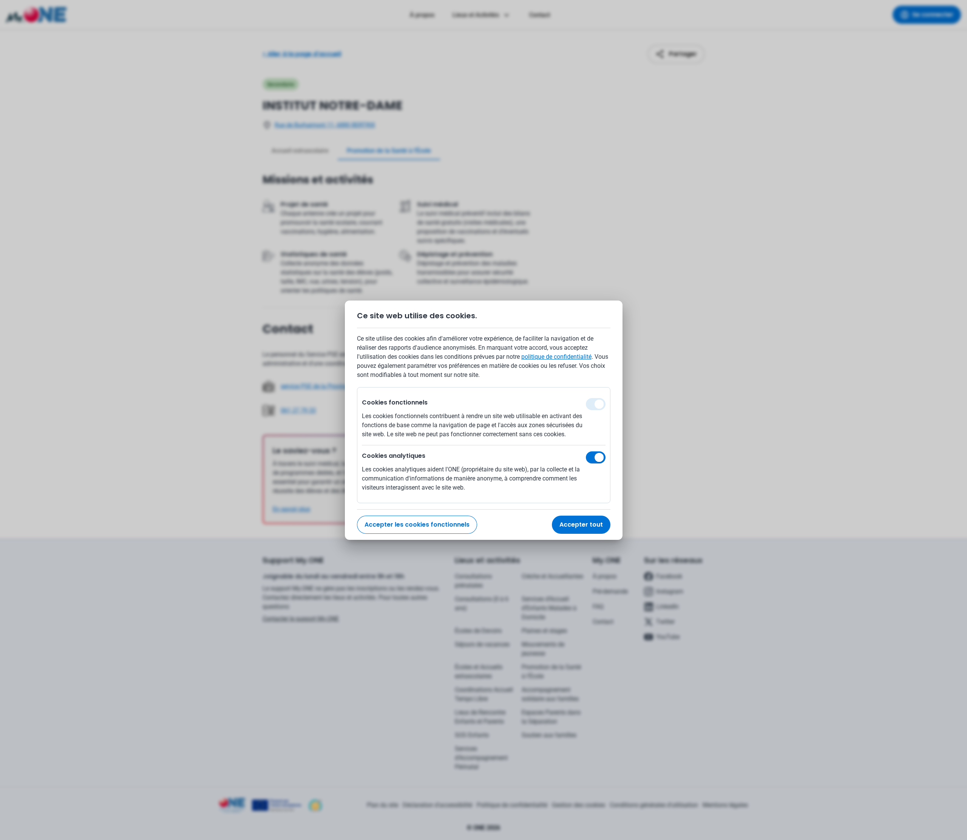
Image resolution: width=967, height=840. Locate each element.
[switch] (596, 457)
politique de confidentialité (556, 356)
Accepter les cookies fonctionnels (417, 524)
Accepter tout (581, 524)
